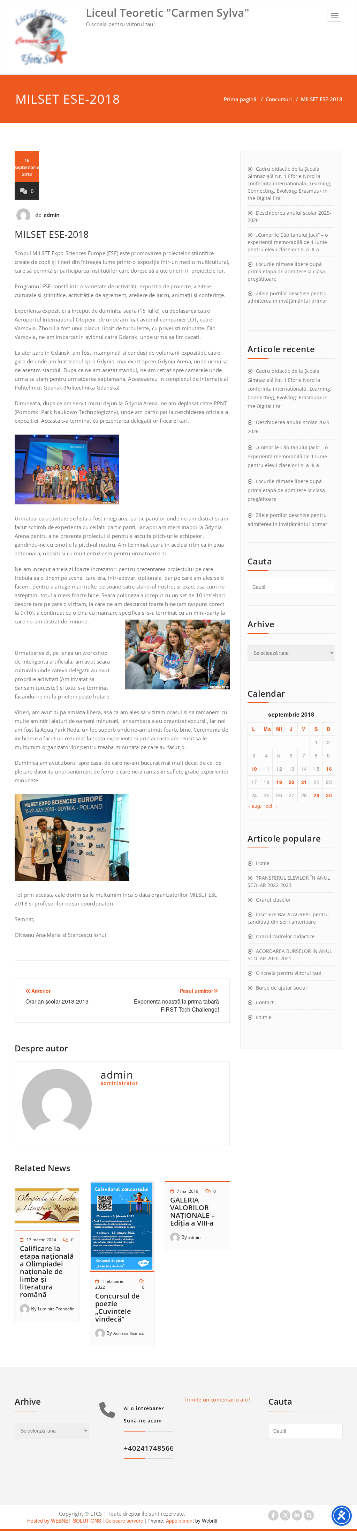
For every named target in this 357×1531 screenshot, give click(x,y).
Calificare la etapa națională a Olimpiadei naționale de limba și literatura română (47, 1271)
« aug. (254, 805)
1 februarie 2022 (109, 1284)
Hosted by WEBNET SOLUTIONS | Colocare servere (85, 1520)
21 (304, 781)
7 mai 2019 (187, 1191)
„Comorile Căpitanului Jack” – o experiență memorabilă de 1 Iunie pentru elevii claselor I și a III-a (288, 242)
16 (329, 768)
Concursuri (279, 99)
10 (254, 768)
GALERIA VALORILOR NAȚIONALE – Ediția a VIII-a (192, 1211)
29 (316, 795)
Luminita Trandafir (56, 1309)
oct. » (272, 805)
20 (292, 781)
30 (329, 795)
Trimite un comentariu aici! (217, 1399)
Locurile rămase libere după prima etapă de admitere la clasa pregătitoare (286, 271)
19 (279, 781)
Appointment (179, 1520)
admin (52, 214)
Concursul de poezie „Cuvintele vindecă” (117, 1307)
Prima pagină (240, 99)
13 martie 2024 (41, 1240)
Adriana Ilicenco (128, 1333)
